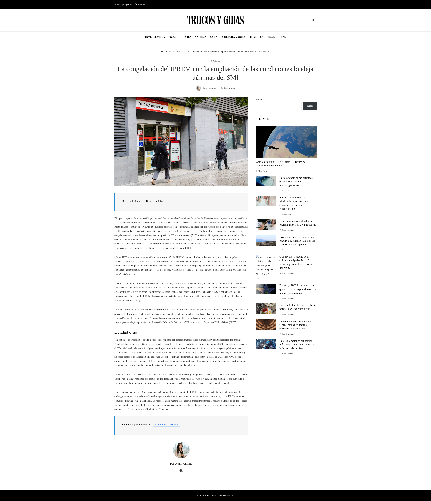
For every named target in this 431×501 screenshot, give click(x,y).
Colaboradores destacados (166, 424)
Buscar (259, 99)
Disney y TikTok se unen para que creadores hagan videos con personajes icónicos (297, 289)
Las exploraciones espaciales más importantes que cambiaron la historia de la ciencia (297, 344)
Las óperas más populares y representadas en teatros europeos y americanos (295, 325)
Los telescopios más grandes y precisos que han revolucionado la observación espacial (297, 241)
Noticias (215, 61)
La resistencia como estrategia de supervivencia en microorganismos (296, 181)
